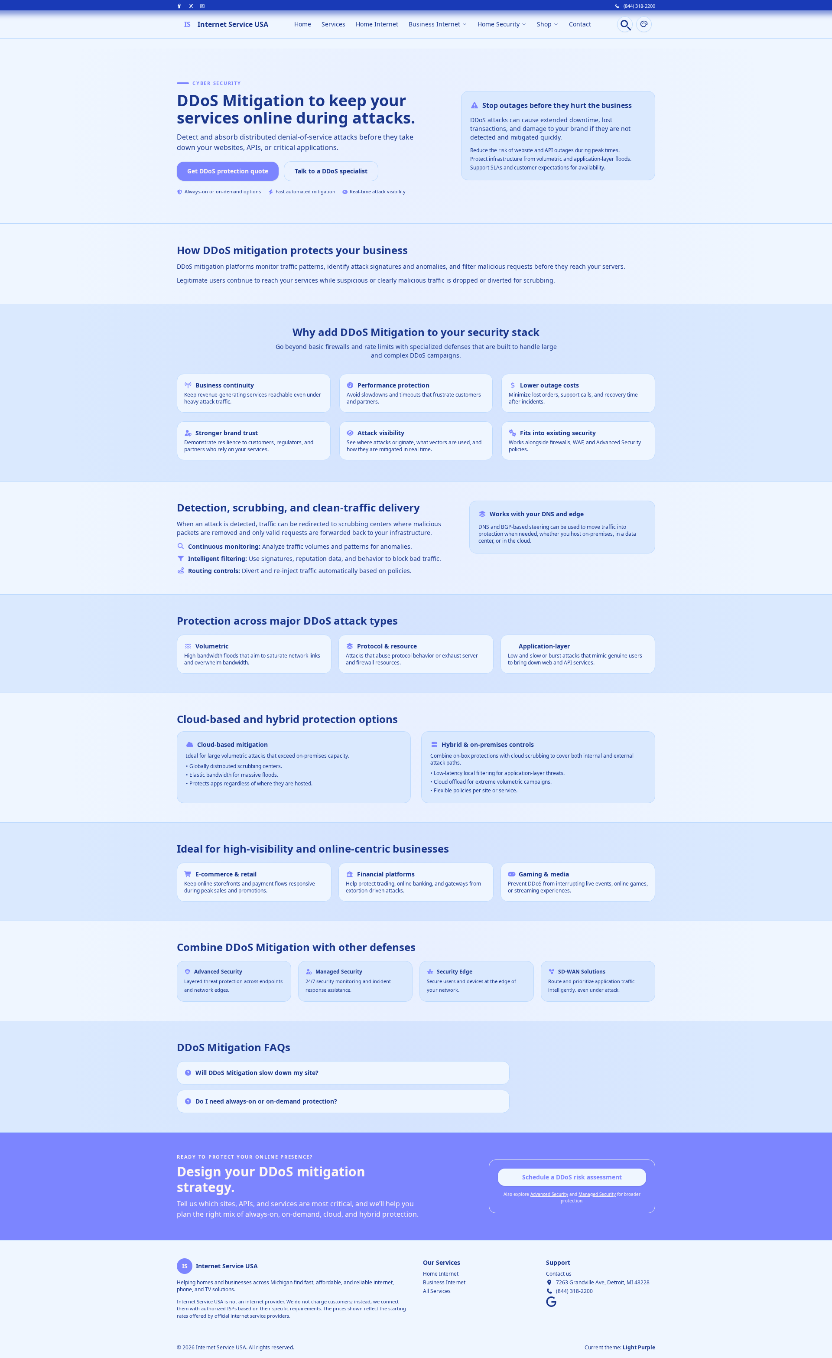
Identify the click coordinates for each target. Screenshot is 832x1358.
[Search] (625, 24)
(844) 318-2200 (639, 6)
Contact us (559, 1273)
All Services (437, 1291)
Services (333, 24)
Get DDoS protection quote (227, 171)
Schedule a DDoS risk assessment (572, 1177)
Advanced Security (549, 1194)
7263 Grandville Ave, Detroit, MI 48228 (603, 1282)
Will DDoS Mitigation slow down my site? (256, 1072)
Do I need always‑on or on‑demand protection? (266, 1101)
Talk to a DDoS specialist (331, 171)
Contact (580, 24)
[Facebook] (180, 6)
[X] (191, 6)
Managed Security (597, 1194)
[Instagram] (202, 6)
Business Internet (444, 1282)
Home (302, 24)
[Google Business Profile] (551, 1301)
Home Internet (377, 24)
